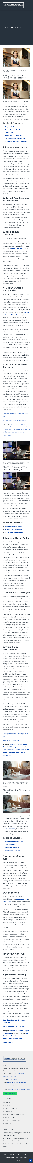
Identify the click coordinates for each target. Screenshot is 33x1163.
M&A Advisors (16, 783)
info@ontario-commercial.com (16, 1082)
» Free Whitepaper (9, 1117)
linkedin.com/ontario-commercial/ (19, 1089)
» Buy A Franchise (9, 1111)
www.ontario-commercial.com (16, 1086)
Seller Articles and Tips (9, 70)
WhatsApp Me (9, 1093)
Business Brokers (8, 783)
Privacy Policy (19, 1157)
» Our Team (7, 1105)
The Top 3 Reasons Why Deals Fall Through (15, 468)
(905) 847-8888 (12, 1079)
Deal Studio (23, 1160)
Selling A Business (21, 70)
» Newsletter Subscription (11, 1120)
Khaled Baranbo (10, 1157)
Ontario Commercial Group (12, 69)
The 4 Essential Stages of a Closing (16, 791)
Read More (7, 436)
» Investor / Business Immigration (14, 1114)
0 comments (6, 71)
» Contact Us (7, 1123)
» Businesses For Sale (10, 1108)
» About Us (6, 1102)
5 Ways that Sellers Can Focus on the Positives (14, 76)
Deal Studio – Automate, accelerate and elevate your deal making (15, 1036)
